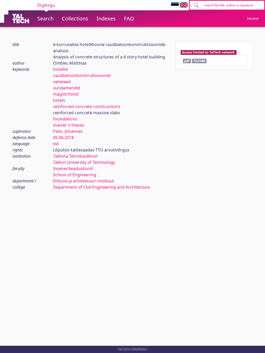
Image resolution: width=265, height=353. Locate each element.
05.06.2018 (63, 137)
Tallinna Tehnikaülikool (75, 156)
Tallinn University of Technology (84, 162)
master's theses (68, 125)
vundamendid (66, 88)
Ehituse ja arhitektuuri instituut (83, 181)
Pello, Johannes (68, 131)
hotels (59, 100)
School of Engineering (74, 175)
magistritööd (66, 94)
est (56, 144)
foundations (65, 119)
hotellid (60, 69)
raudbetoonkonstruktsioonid (82, 75)
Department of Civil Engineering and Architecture (101, 187)
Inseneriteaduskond (73, 168)
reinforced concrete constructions (86, 106)
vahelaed (62, 82)
